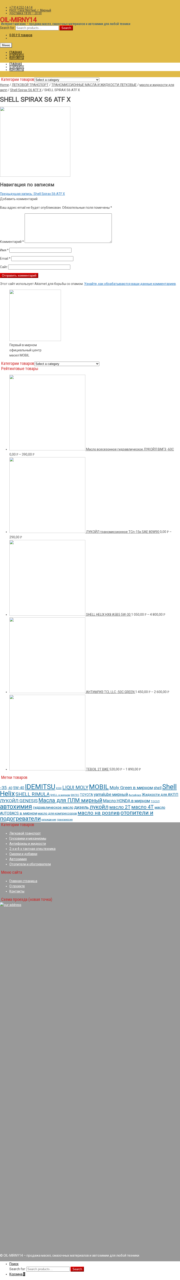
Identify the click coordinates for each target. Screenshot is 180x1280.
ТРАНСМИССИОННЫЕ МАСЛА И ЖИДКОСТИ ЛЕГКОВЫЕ (94, 85)
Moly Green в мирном (131, 787)
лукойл (99, 807)
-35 (3, 787)
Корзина (17, 1274)
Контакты (16, 891)
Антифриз (135, 795)
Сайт (4, 267)
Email (5, 258)
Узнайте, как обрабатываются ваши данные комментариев (130, 284)
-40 (10, 788)
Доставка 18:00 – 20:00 (25, 13)
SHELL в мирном (60, 795)
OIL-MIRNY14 (18, 20)
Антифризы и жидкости (27, 843)
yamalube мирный (111, 794)
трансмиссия (65, 819)
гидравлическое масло (53, 807)
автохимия (16, 806)
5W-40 (18, 788)
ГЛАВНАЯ (15, 52)
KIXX (59, 788)
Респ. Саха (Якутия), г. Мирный (30, 10)
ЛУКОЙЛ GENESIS (19, 800)
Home (4, 85)
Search (66, 28)
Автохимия (18, 859)
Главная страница (23, 881)
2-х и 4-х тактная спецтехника (32, 849)
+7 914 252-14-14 (20, 7)
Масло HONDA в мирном (126, 800)
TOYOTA (86, 795)
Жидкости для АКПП (160, 794)
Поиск (14, 1264)
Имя (4, 250)
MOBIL (99, 787)
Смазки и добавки (23, 854)
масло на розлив (99, 813)
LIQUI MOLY (75, 787)
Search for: (7, 28)
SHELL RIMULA (32, 794)
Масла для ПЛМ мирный (70, 800)
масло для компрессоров (57, 813)
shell (157, 788)
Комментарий (12, 242)
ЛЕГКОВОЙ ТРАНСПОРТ (30, 85)
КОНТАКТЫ (16, 58)
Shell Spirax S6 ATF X (25, 90)
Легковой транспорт (25, 833)
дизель (81, 807)
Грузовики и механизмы (27, 838)
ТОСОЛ (155, 801)
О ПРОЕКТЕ (16, 55)
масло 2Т (120, 807)
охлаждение (48, 819)
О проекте (17, 886)
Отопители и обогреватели (30, 864)
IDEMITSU (40, 787)
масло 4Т (142, 807)
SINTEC (75, 795)
